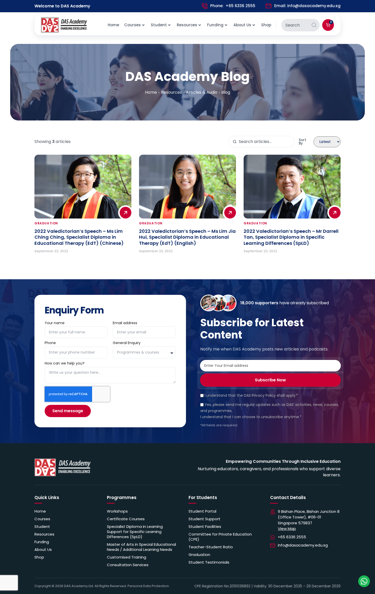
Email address (125, 323)
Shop (266, 25)
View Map (287, 528)
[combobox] (294, 25)
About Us (242, 25)
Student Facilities (205, 526)
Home (113, 25)
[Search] (314, 25)
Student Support (204, 519)
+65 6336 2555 (240, 5)
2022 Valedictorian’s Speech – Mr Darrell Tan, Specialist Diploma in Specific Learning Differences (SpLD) (291, 237)
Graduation (199, 554)
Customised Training (126, 557)
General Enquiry (127, 343)
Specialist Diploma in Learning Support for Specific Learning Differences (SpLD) (135, 531)
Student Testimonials (209, 562)
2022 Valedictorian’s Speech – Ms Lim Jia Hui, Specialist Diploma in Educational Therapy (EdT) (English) (187, 237)
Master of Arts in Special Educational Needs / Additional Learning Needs (141, 547)
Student (159, 25)
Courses (132, 25)
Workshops (117, 511)
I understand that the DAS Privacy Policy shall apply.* (251, 395)
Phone (50, 343)
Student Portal (202, 511)
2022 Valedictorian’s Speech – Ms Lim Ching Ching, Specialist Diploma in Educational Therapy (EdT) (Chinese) (79, 237)
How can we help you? (65, 363)
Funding (215, 25)
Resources (187, 25)
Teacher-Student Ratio (211, 547)
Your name (55, 323)
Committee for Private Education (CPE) (220, 537)
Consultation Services (127, 564)
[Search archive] (234, 141)
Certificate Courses (126, 519)
